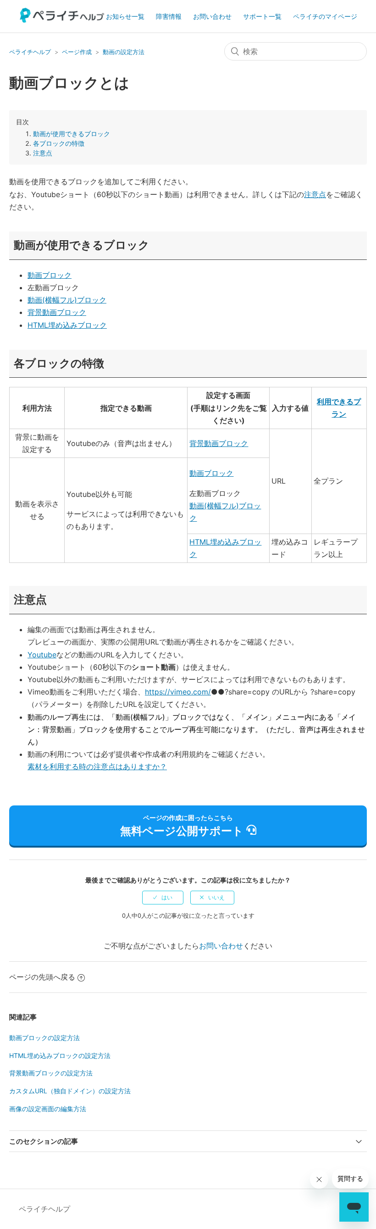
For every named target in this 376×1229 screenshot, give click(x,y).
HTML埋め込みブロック (67, 325)
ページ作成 (77, 51)
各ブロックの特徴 (58, 143)
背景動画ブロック (57, 312)
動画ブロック (50, 275)
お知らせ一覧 (125, 16)
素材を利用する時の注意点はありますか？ (97, 766)
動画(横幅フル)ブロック (67, 299)
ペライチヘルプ (30, 51)
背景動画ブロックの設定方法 (51, 1073)
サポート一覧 (262, 16)
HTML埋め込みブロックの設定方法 (60, 1055)
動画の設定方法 (123, 51)
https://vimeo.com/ (178, 691)
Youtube (42, 654)
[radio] (162, 897)
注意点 (42, 153)
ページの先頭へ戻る (42, 976)
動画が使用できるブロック (71, 134)
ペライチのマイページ (325, 16)
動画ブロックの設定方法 (44, 1038)
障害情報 (169, 16)
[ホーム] (62, 20)
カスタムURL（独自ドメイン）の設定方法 (70, 1091)
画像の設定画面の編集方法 (47, 1109)
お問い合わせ (212, 16)
